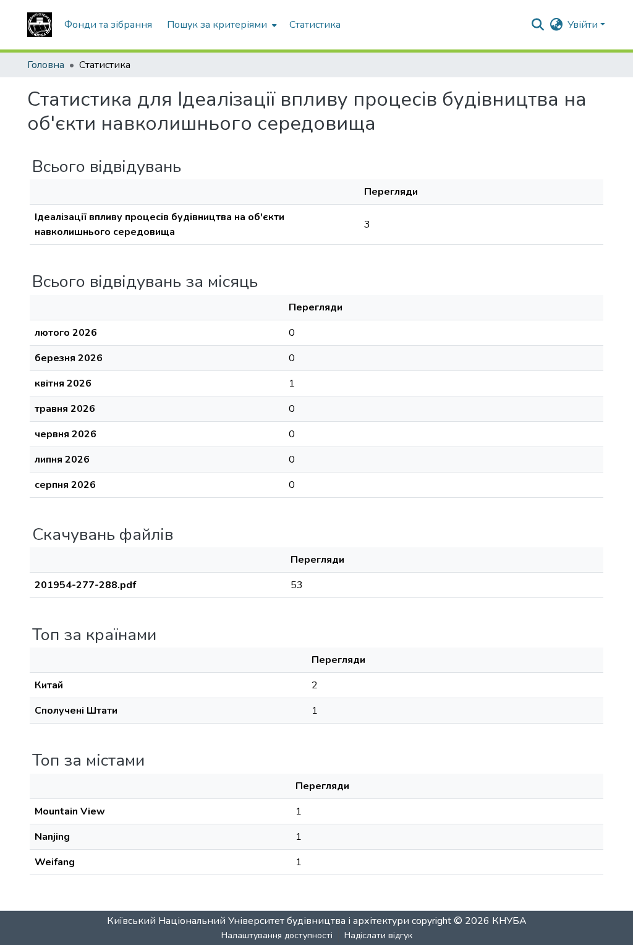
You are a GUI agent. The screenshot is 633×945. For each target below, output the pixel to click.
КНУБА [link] (509, 921)
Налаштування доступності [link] (277, 935)
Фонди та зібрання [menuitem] (108, 25)
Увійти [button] (583, 25)
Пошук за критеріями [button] (217, 25)
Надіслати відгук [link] (378, 935)
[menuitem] (220, 24)
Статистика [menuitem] (315, 25)
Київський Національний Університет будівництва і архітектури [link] (258, 921)
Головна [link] (45, 65)
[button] (39, 24)
